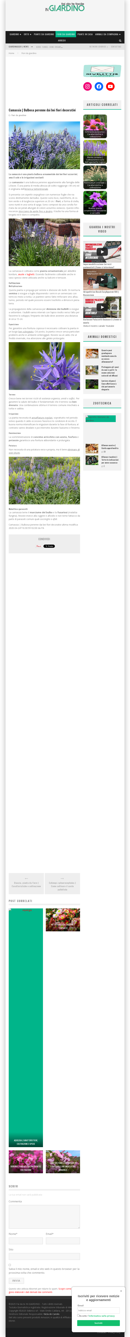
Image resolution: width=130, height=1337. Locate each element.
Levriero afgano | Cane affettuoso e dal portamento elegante (108, 385)
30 (105, 451)
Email (50, 1234)
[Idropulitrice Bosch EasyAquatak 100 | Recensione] (102, 279)
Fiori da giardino (66, 34)
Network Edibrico (98, 46)
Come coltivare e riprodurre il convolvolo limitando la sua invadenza (63, 1166)
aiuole (21, 274)
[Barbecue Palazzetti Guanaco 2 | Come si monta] (102, 307)
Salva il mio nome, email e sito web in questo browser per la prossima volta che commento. (44, 1270)
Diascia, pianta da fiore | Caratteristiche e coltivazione (26, 884)
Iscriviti (99, 1323)
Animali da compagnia (106, 34)
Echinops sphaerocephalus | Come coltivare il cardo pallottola (62, 886)
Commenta (15, 1201)
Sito (11, 1249)
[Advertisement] (44, 83)
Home (11, 53)
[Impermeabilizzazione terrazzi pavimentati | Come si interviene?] (102, 252)
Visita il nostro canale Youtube (98, 325)
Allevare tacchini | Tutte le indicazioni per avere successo (110, 459)
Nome (13, 1234)
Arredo (62, 40)
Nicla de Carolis (51, 1314)
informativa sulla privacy (102, 1316)
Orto (26, 34)
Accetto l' (97, 1316)
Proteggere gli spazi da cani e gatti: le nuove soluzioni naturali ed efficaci (110, 371)
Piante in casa (85, 34)
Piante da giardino (44, 34)
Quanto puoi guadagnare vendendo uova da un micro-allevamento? (108, 356)
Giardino (14, 34)
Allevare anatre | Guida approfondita (109, 446)
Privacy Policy (114, 1332)
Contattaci (116, 46)
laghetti (30, 274)
